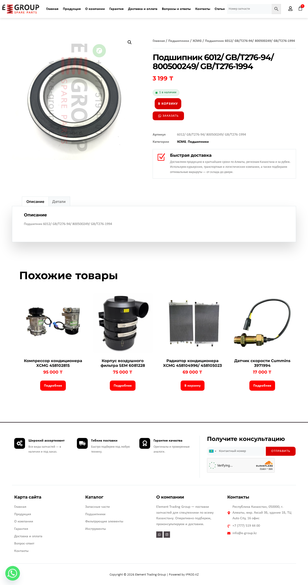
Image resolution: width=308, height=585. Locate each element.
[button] (130, 42)
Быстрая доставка (190, 155)
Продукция (72, 9)
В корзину (168, 104)
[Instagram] (167, 534)
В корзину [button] (192, 386)
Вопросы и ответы (176, 9)
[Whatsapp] (159, 534)
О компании (95, 9)
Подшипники (178, 41)
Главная (52, 9)
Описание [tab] (35, 201)
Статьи (220, 9)
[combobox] (212, 451)
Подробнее (53, 386)
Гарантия (116, 9)
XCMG (197, 41)
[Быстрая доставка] (160, 157)
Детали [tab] (59, 201)
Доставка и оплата (142, 9)
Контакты (202, 9)
